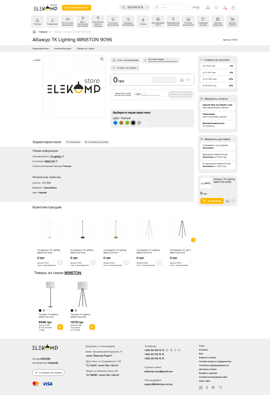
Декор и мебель (232, 24)
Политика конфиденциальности (214, 365)
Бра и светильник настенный (83, 24)
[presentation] (193, 240)
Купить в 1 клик (181, 94)
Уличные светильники (188, 24)
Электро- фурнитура (218, 24)
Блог (201, 353)
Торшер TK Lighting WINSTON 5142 (48, 315)
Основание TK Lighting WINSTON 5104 (148, 251)
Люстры (37, 24)
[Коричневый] (121, 122)
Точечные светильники (113, 24)
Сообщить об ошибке (98, 142)
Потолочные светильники (67, 24)
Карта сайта (204, 381)
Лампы (143, 24)
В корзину (167, 80)
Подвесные (52, 24)
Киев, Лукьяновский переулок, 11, (104, 353)
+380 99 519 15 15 (154, 350)
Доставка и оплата (208, 369)
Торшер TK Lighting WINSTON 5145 (80, 315)
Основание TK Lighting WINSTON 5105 (81, 251)
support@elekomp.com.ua (158, 384)
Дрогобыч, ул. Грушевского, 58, (103, 363)
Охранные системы (203, 24)
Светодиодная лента (158, 24)
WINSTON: (72, 273)
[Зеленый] (127, 122)
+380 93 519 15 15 (154, 354)
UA (194, 7)
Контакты (203, 350)
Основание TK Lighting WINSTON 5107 (114, 251)
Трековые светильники (128, 24)
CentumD (53, 362)
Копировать (74, 142)
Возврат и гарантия (208, 373)
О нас (202, 346)
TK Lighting (55, 156)
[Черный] (133, 122)
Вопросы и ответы (207, 357)
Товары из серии (85, 48)
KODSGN (45, 358)
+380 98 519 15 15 (154, 358)
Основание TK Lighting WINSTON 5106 (181, 251)
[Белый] (145, 122)
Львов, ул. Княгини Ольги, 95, (103, 373)
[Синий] (115, 122)
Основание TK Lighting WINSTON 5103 (48, 251)
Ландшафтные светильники (173, 24)
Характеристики (40, 48)
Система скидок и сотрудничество (215, 361)
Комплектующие (62, 48)
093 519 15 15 (135, 7)
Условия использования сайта (213, 377)
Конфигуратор (78, 7)
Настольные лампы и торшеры (97, 24)
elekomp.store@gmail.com (158, 371)
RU (198, 7)
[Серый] (139, 122)
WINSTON (50, 161)
